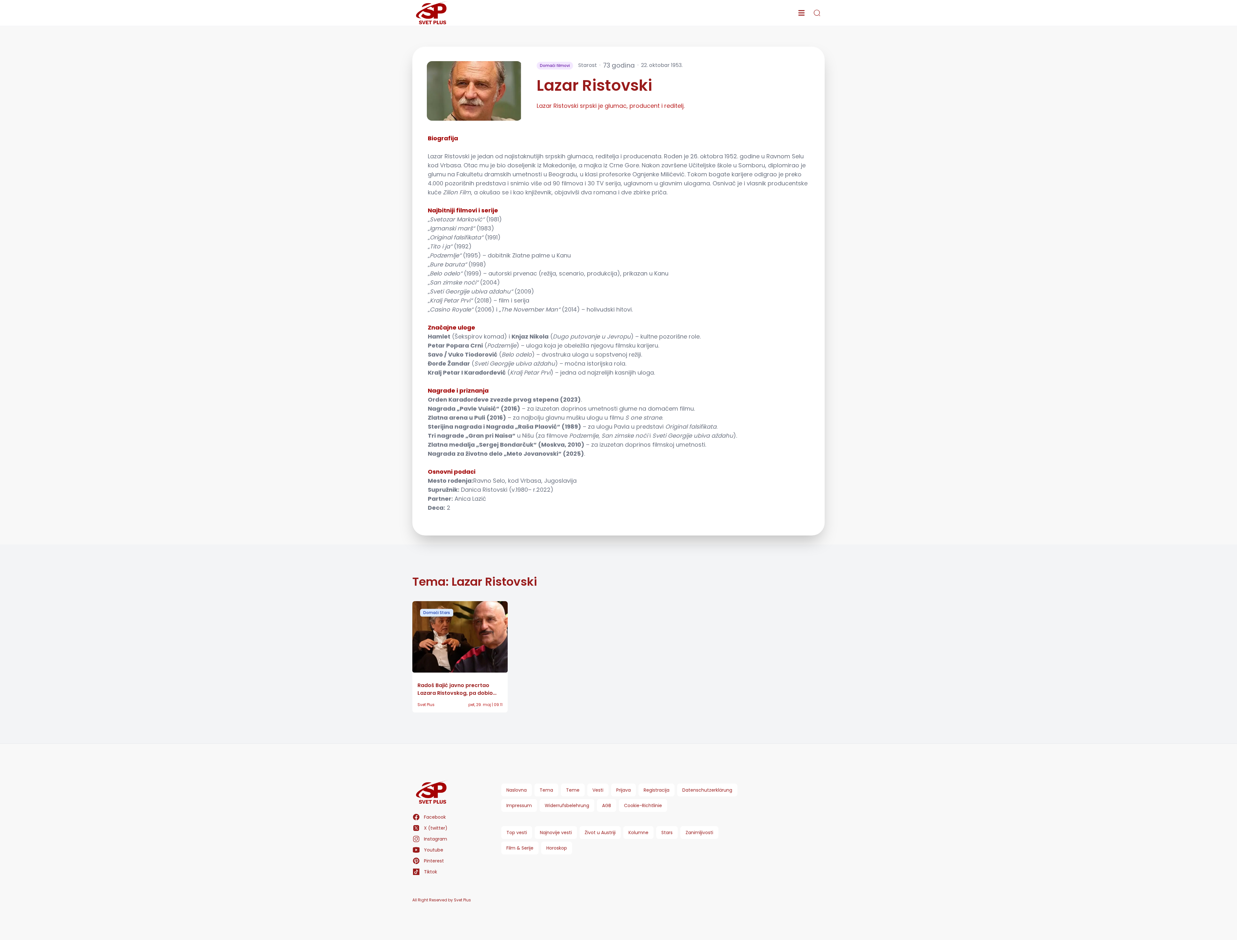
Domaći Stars (436, 612)
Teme (573, 790)
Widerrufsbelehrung (567, 805)
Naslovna (516, 790)
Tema (546, 790)
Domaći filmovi (555, 65)
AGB (606, 805)
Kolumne (638, 832)
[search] (817, 13)
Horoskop (556, 848)
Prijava (623, 790)
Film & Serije (519, 848)
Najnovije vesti (556, 832)
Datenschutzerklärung (707, 790)
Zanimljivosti (699, 832)
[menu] (801, 13)
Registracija (656, 790)
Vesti (597, 790)
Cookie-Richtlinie (643, 805)
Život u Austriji (600, 832)
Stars (667, 832)
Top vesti (516, 832)
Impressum (519, 805)
